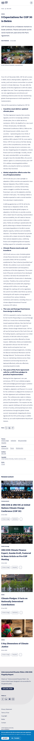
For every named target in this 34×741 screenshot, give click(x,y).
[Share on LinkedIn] (9, 427)
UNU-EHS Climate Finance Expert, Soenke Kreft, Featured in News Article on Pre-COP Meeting (16, 555)
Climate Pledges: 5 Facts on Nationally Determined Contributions (14, 601)
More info (28, 734)
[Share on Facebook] (12, 427)
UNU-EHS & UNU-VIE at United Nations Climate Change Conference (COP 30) (15, 508)
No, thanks (15, 738)
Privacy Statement (6, 709)
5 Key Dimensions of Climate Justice (14, 645)
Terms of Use (5, 712)
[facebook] (2, 699)
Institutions (15, 519)
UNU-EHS (9, 8)
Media (3, 719)
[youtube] (9, 699)
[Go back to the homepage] (4, 2)
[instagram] (13, 699)
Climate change (5, 519)
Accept (5, 738)
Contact (3, 722)
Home (2, 8)
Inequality (14, 567)
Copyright (4, 716)
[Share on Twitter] (6, 427)
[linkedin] (6, 699)
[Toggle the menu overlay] (31, 2)
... (21, 519)
